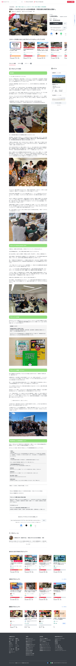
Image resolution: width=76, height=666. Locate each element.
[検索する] (22, 2)
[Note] (65, 33)
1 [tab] (26, 187)
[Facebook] (51, 33)
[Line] (61, 33)
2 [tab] (28, 187)
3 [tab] (29, 187)
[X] (56, 33)
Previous (9, 172)
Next (46, 172)
